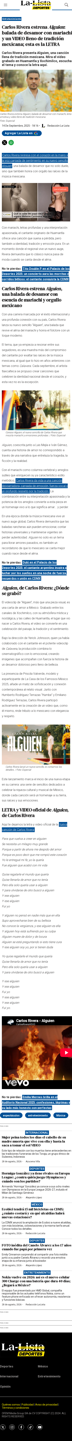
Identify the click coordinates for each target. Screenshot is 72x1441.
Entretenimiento (11, 19)
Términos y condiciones (15, 1407)
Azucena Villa (33, 1161)
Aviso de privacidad (46, 1404)
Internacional (37, 1132)
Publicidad (28, 1404)
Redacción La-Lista (35, 1233)
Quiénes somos (11, 1404)
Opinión (5, 1386)
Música (60, 1115)
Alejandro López (34, 1197)
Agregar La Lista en (19, 133)
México (37, 1204)
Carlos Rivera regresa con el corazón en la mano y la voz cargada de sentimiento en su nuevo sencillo (35, 160)
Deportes (37, 1168)
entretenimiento (38, 1115)
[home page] (36, 1349)
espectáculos (11, 1115)
